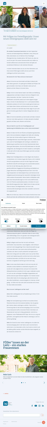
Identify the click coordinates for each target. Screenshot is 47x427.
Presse (4, 423)
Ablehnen (8, 226)
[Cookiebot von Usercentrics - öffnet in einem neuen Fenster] (41, 200)
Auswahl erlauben (23, 226)
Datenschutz (14, 421)
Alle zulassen (38, 226)
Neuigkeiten (14, 29)
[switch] (17, 221)
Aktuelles (8, 29)
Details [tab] (23, 203)
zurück (6, 393)
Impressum (5, 421)
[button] (21, 382)
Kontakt (41, 423)
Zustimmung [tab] (8, 203)
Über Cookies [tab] (39, 203)
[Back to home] (4, 3)
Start (4, 29)
